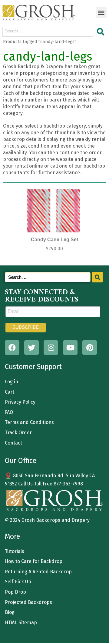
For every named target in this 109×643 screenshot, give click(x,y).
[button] (101, 12)
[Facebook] (12, 347)
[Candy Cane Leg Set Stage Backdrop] (53, 211)
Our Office (20, 460)
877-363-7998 (68, 484)
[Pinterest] (89, 347)
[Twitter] (31, 347)
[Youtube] (70, 347)
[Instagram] (51, 347)
